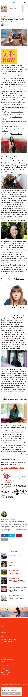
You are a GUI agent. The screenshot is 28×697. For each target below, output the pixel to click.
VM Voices (10, 554)
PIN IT (10, 56)
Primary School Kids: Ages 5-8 (7, 643)
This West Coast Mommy (17, 220)
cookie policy (14, 690)
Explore (3, 624)
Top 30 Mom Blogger (5, 16)
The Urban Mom (19, 114)
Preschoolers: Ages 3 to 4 (6, 641)
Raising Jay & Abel (17, 112)
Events (2, 628)
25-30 (22, 468)
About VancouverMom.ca (7, 654)
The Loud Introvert (16, 126)
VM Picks (3, 630)
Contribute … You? (5, 657)
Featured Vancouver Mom (13, 570)
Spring (2, 622)
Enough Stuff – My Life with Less (14, 400)
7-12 (6, 468)
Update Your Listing (5, 672)
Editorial (10, 585)
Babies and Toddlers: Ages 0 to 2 (8, 639)
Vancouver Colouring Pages (7, 659)
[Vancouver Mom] (14, 2)
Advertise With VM (5, 668)
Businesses (3, 632)
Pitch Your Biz (4, 676)
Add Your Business (5, 670)
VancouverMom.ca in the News (8, 655)
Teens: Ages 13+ (4, 646)
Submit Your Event (5, 674)
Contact (3, 661)
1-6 (2, 468)
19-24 (16, 468)
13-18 (11, 468)
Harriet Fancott (9, 24)
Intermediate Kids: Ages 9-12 (7, 644)
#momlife (8, 503)
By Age (2, 626)
